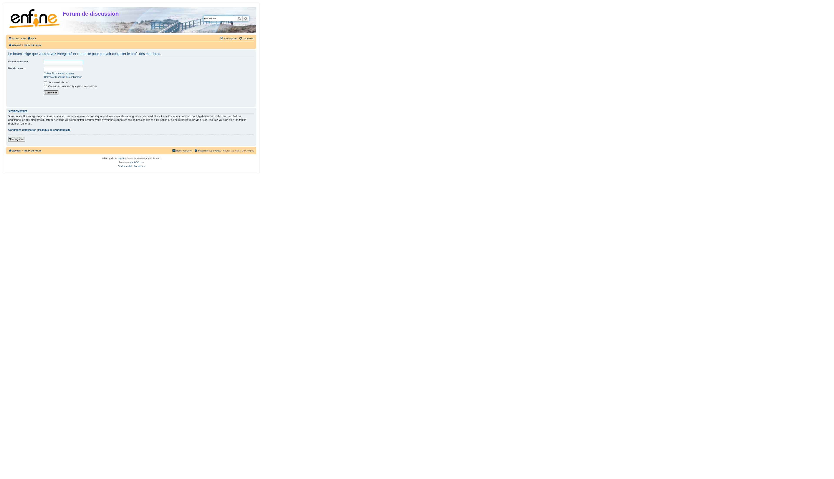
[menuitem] (31, 38)
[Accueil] (35, 17)
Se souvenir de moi (58, 82)
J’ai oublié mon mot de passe (59, 73)
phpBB (121, 158)
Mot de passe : (16, 68)
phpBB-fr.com (137, 162)
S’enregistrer (16, 139)
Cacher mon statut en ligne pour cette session (72, 86)
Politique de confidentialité (54, 129)
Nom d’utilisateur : (19, 61)
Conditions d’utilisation (22, 129)
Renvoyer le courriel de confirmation (63, 77)
